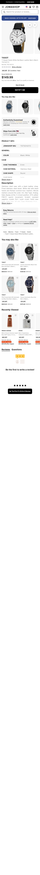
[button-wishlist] (33, 7)
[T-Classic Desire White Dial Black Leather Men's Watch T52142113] (35, 25)
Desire (29, 232)
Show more (6, 203)
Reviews (6, 349)
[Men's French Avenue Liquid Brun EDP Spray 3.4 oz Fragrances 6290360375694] (15, 315)
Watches (10, 232)
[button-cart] (37, 7)
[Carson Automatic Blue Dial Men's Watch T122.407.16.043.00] (36, 277)
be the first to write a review (20, 391)
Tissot (16, 232)
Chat (13, 223)
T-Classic (23, 232)
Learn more (6, 125)
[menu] (3, 7)
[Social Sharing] (30, 25)
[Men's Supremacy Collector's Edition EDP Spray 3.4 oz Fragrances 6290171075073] (32, 315)
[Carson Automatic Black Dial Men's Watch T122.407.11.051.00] (36, 245)
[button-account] (30, 7)
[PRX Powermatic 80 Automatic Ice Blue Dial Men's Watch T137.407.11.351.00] (17, 277)
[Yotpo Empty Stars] (6, 67)
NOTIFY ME (20, 90)
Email (8, 223)
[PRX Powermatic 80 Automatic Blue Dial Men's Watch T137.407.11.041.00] (17, 245)
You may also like (8, 97)
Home (5, 232)
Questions (17, 349)
